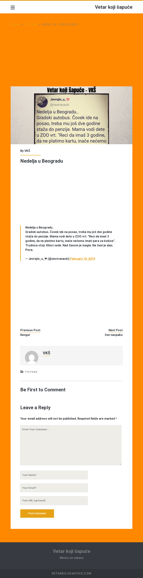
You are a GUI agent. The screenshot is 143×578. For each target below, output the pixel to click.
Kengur (25, 335)
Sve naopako (114, 335)
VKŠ (27, 151)
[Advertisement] (71, 59)
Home (15, 24)
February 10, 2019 (82, 259)
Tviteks (31, 24)
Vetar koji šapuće (113, 7)
